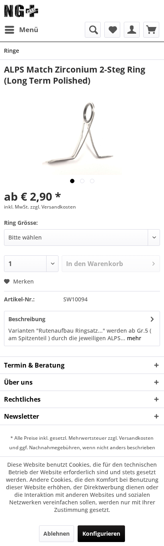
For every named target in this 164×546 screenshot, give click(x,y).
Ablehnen (56, 533)
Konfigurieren (101, 533)
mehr (133, 338)
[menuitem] (21, 30)
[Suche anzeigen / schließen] (93, 30)
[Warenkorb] (151, 30)
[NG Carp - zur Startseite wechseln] (30, 11)
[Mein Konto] (132, 30)
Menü (28, 29)
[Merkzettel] (112, 30)
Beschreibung (26, 319)
